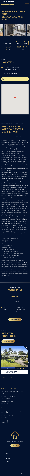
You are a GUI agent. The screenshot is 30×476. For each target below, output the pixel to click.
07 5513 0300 (5, 403)
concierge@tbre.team (7, 421)
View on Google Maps (10, 73)
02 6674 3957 (5, 423)
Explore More (8, 341)
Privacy (21, 470)
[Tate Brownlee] (7, 3)
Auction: (8, 79)
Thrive (23, 473)
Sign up (15, 445)
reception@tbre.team (7, 401)
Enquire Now (15, 319)
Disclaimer (8, 470)
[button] (1, 30)
